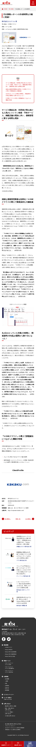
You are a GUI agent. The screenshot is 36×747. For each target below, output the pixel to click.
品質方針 (7, 687)
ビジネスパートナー (9, 694)
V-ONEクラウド (8, 647)
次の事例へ (28, 519)
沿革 (6, 683)
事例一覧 (18, 519)
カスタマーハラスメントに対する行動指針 (14, 727)
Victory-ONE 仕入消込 (10, 656)
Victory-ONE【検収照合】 (11, 654)
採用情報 (7, 690)
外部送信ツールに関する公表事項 (12, 729)
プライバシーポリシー (10, 725)
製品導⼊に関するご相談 (10, 706)
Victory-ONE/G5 (8, 649)
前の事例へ (8, 519)
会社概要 (7, 678)
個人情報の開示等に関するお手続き (13, 723)
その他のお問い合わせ (10, 715)
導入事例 (11, 9)
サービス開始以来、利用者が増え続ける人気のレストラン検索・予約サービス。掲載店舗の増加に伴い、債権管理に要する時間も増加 (19, 84)
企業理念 (7, 685)
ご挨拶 (6, 681)
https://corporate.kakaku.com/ (16, 510)
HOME (5, 9)
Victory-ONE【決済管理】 (11, 651)
